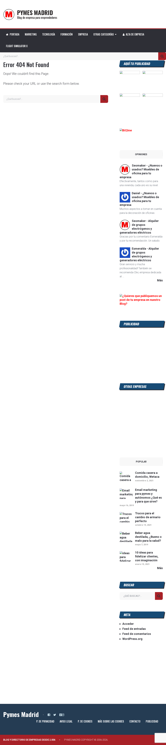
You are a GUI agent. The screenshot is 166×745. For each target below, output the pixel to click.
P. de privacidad (45, 721)
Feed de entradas (134, 628)
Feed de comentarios (136, 633)
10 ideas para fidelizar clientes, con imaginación (146, 556)
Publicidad (152, 721)
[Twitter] (54, 714)
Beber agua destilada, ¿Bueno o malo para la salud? (148, 536)
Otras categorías (103, 34)
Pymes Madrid (21, 714)
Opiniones (141, 154)
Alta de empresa (134, 34)
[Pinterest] (60, 714)
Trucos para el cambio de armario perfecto (147, 517)
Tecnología (48, 34)
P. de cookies (85, 721)
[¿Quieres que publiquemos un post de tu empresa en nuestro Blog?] (141, 303)
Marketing (31, 34)
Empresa (83, 34)
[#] (130, 95)
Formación (66, 34)
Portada (14, 34)
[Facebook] (49, 714)
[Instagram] (63, 714)
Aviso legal (66, 721)
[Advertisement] (141, 351)
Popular (141, 461)
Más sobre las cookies (111, 721)
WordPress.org (132, 639)
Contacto (134, 721)
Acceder (128, 623)
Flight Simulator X (17, 46)
